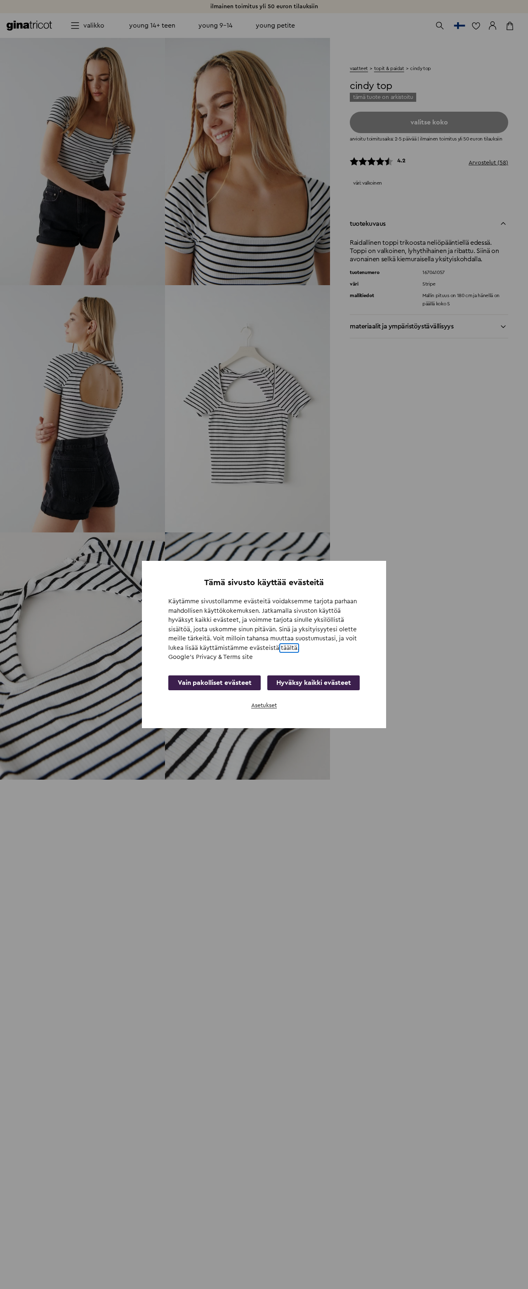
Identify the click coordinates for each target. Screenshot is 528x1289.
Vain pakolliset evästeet (215, 683)
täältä (289, 648)
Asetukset (264, 705)
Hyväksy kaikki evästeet (313, 683)
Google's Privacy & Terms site (210, 657)
